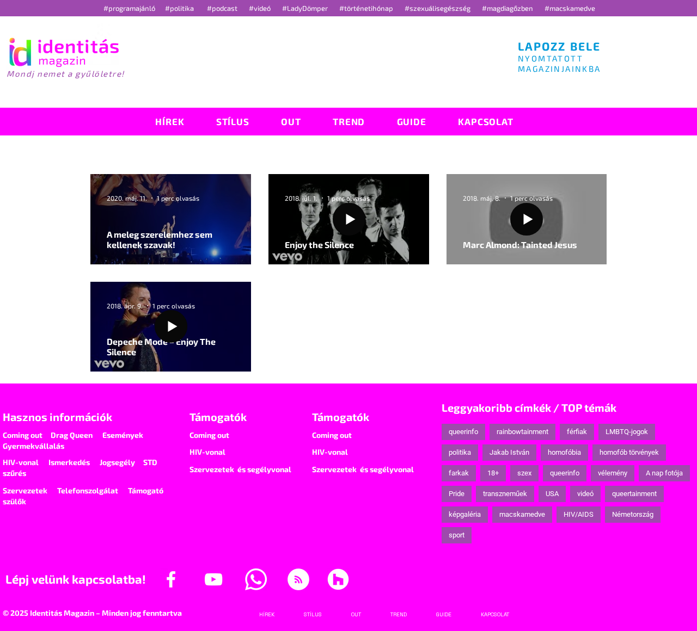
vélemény (612, 473)
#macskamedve (570, 8)
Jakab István (509, 452)
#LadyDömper (305, 8)
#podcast (223, 8)
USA (552, 494)
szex (524, 473)
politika (460, 452)
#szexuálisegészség (438, 8)
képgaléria (465, 514)
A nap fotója (664, 473)
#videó (260, 8)
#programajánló (131, 8)
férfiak (577, 432)
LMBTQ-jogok (627, 432)
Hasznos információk (57, 416)
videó (585, 494)
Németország (632, 514)
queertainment (634, 494)
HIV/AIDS (579, 514)
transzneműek (505, 494)
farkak (459, 473)
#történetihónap (367, 8)
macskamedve (522, 514)
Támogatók (218, 416)
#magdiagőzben (507, 8)
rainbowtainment (522, 432)
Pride (456, 494)
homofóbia (564, 452)
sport (456, 535)
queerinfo (463, 432)
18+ (493, 473)
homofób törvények (629, 452)
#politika (180, 8)
